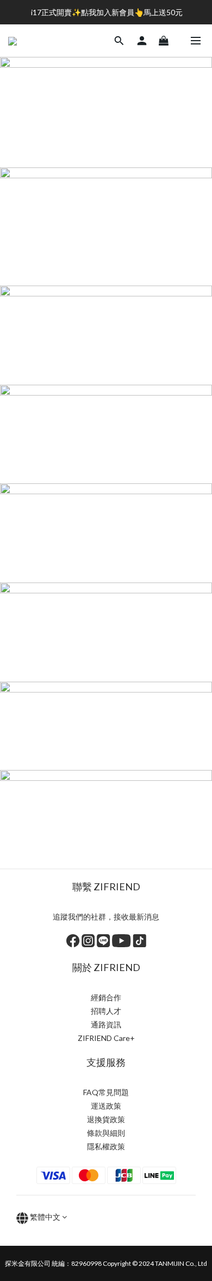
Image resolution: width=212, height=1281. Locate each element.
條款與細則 (106, 1132)
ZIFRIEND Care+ (106, 1038)
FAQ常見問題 (106, 1092)
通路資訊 (106, 1024)
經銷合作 (106, 997)
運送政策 (106, 1105)
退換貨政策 (106, 1119)
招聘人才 (106, 1010)
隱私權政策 (106, 1146)
